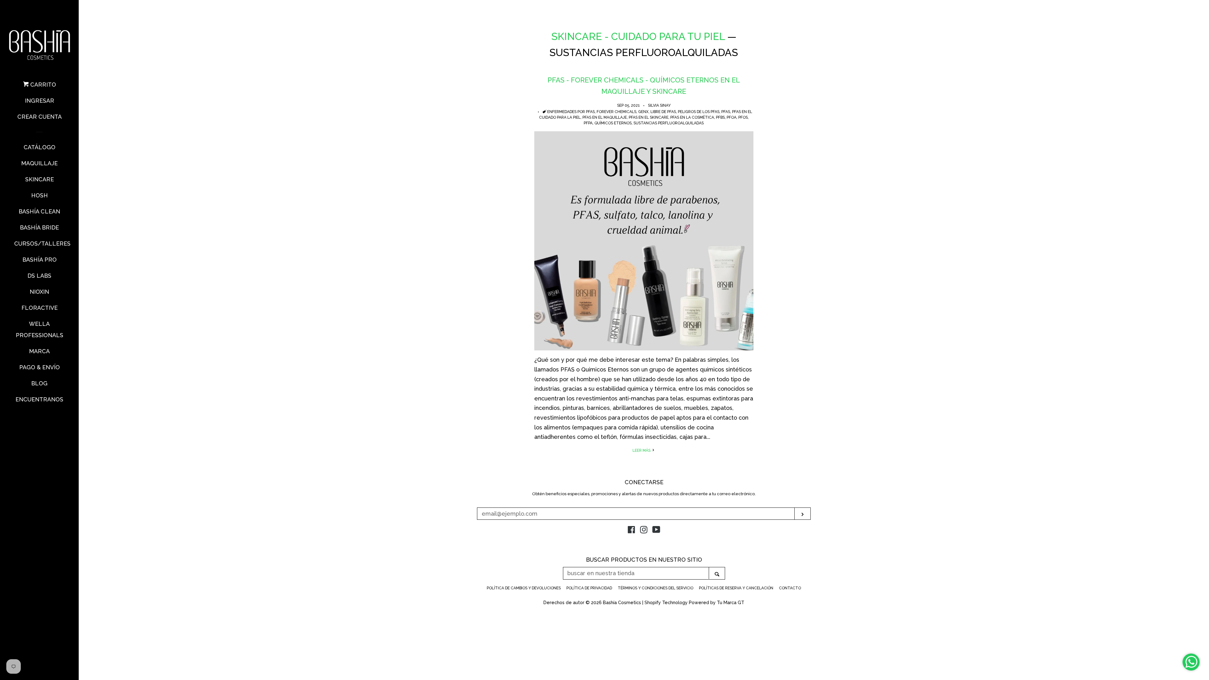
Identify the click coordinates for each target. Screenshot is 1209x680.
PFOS (743, 117)
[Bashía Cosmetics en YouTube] (656, 530)
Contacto (790, 588)
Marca (39, 351)
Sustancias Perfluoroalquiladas (668, 123)
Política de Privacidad (589, 588)
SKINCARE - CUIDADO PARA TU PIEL (638, 36)
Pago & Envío (39, 367)
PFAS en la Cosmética (692, 117)
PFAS (725, 112)
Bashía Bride (39, 227)
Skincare (39, 179)
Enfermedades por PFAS (571, 112)
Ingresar (39, 100)
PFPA (588, 123)
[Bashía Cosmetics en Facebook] (631, 530)
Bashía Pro (39, 259)
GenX (643, 112)
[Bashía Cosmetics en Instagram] (644, 530)
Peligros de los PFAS (698, 112)
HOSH (39, 195)
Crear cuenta (39, 116)
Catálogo (39, 147)
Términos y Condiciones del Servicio (655, 588)
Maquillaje (39, 163)
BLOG (39, 383)
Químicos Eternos (613, 123)
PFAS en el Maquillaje (604, 117)
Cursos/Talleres (39, 243)
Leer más (642, 450)
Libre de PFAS (663, 112)
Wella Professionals (39, 329)
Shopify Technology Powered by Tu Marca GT (694, 602)
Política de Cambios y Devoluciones (524, 588)
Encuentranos (39, 399)
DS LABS (39, 275)
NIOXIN (39, 291)
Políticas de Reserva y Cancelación (736, 588)
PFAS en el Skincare (648, 117)
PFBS (720, 117)
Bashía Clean (39, 211)
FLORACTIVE (39, 307)
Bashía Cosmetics (622, 602)
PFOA (731, 117)
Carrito (42, 84)
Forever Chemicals (616, 112)
